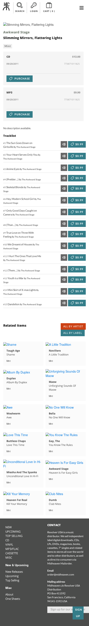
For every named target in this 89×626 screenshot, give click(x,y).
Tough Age (13, 350)
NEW (8, 527)
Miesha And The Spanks (21, 472)
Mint (8, 46)
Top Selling (12, 580)
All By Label (72, 332)
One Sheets (12, 599)
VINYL (9, 544)
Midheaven (6, 7)
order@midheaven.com (60, 574)
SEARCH (20, 11)
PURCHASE (22, 78)
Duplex (11, 378)
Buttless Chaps (16, 441)
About (9, 594)
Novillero (55, 350)
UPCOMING (13, 531)
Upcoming (12, 576)
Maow (52, 382)
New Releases (14, 572)
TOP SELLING (13, 536)
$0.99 (79, 144)
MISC (8, 557)
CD (7, 540)
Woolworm (13, 413)
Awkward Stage (16, 32)
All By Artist (73, 326)
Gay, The (54, 441)
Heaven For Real (16, 500)
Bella (52, 413)
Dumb (53, 500)
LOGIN (34, 11)
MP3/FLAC (12, 549)
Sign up (78, 613)
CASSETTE (11, 553)
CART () (49, 11)
